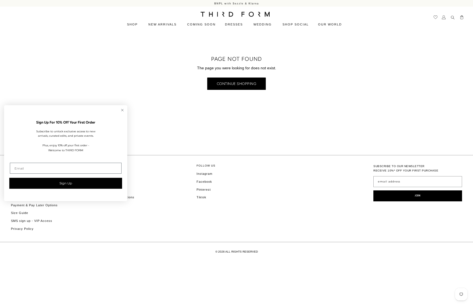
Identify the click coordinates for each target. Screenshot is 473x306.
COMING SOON (201, 24)
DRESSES (234, 24)
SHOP (133, 24)
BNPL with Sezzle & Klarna (236, 3)
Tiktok (201, 197)
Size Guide (19, 213)
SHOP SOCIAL (295, 24)
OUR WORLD (330, 24)
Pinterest (204, 189)
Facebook (204, 181)
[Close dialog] (122, 110)
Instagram (204, 173)
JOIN (417, 195)
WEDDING (263, 24)
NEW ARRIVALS (163, 24)
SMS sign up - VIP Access (31, 220)
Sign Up (65, 183)
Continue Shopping (236, 83)
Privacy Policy (22, 228)
